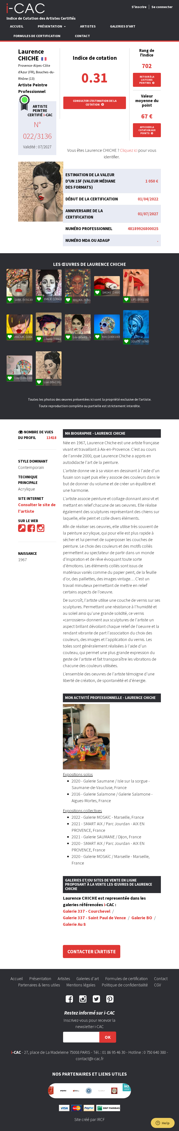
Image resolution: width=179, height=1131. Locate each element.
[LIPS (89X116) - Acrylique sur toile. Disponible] (136, 286)
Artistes (88, 26)
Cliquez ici (128, 150)
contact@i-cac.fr (89, 1058)
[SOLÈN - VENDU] (136, 327)
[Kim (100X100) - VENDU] (107, 327)
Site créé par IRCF (89, 1117)
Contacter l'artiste (91, 951)
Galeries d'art (122, 26)
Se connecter (161, 7)
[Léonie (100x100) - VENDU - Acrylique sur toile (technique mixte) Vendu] (49, 328)
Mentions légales (80, 984)
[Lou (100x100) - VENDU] (20, 368)
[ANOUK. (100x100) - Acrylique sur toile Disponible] (20, 327)
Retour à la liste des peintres (146, 79)
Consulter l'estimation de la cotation (95, 103)
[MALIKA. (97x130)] (78, 286)
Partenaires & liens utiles (39, 984)
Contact (82, 36)
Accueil (16, 26)
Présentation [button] (50, 26)
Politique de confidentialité (125, 984)
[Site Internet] (22, 529)
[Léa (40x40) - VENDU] (78, 327)
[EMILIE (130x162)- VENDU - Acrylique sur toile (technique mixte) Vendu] (49, 286)
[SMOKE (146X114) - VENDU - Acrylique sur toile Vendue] (107, 286)
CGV (157, 984)
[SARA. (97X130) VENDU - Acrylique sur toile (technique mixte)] (20, 286)
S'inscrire (139, 7)
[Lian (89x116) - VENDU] (49, 368)
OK (108, 1037)
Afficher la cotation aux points (146, 130)
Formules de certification (37, 36)
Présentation (40, 978)
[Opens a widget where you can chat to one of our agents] (163, 1123)
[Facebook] (31, 529)
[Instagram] (40, 529)
